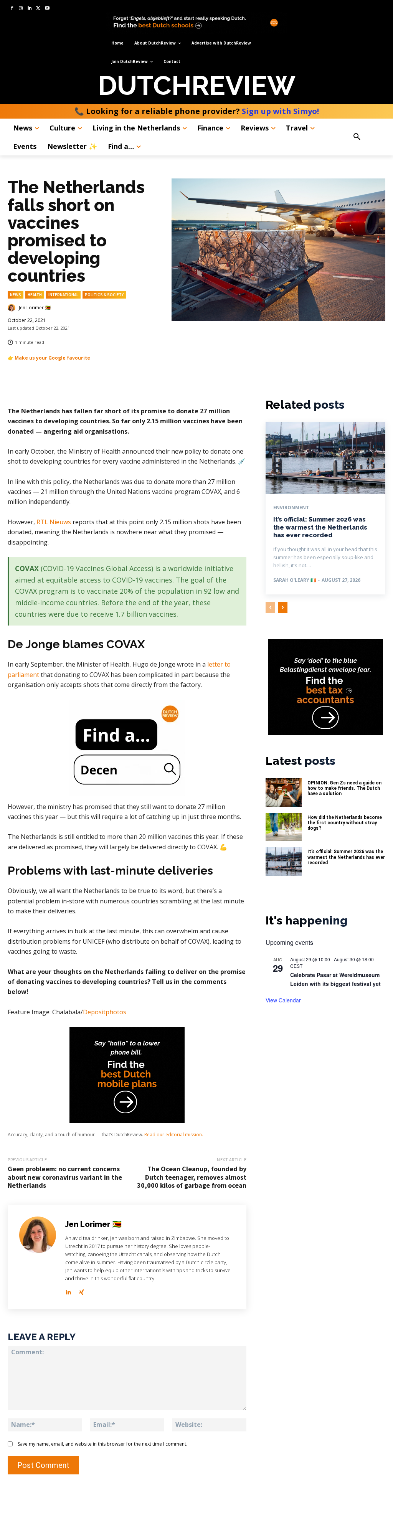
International (63, 294)
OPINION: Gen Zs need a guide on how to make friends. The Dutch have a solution (344, 788)
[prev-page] (270, 607)
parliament (23, 674)
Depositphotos (104, 1012)
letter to (219, 664)
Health (35, 294)
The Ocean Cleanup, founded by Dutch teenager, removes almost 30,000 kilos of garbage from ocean (191, 1177)
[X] (38, 8)
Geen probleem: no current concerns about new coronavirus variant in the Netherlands (65, 1177)
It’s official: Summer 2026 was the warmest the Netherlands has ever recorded (320, 527)
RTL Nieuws (53, 522)
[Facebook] (12, 8)
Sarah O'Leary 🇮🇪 (294, 580)
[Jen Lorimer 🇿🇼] (13, 308)
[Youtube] (47, 8)
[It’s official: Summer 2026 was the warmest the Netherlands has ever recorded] (325, 458)
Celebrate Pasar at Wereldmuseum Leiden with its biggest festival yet (335, 979)
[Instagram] (21, 8)
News (15, 294)
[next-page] (282, 607)
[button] (366, 137)
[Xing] (81, 1291)
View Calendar (283, 1000)
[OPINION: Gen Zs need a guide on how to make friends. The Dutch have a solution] (284, 792)
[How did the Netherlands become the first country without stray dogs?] (284, 827)
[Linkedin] (29, 8)
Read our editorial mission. (173, 1134)
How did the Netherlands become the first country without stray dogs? (344, 823)
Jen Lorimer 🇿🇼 (35, 307)
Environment (291, 507)
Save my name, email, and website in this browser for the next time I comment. (102, 1444)
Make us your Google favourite (52, 358)
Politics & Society (104, 294)
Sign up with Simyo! (280, 111)
